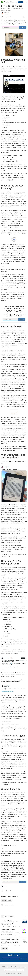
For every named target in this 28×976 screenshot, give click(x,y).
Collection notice (22, 966)
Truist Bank (6, 626)
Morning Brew (7, 622)
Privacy (12, 966)
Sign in (25, 1)
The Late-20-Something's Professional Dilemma (8, 930)
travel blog (18, 66)
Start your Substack (10, 970)
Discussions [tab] (11, 916)
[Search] (25, 916)
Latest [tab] (6, 916)
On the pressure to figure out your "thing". (10, 932)
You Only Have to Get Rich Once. (10, 939)
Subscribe (20, 1)
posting (16, 143)
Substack (8, 973)
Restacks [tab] (10, 900)
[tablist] (6, 900)
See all (3, 948)
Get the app (20, 970)
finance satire (23, 147)
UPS (4, 631)
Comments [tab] (4, 900)
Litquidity (9, 72)
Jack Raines (6, 12)
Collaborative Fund (8, 629)
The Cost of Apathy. (6, 920)
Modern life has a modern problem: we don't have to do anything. (10, 922)
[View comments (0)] (7, 17)
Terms (16, 966)
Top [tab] (2, 916)
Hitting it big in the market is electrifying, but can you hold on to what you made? (10, 941)
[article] (14, 923)
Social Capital (7, 617)
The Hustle (6, 624)
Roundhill (6, 634)
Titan (4, 636)
